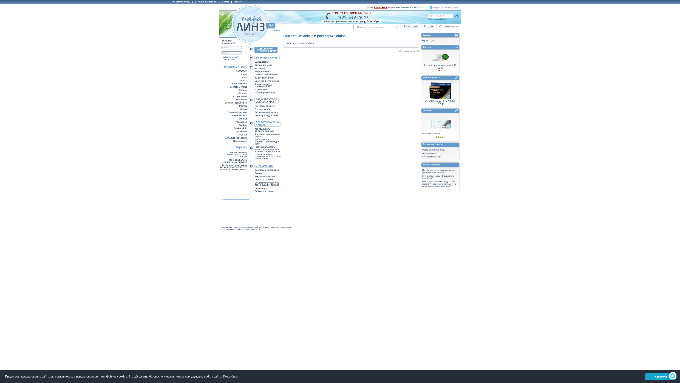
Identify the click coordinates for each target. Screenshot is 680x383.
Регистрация (228, 60)
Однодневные (262, 62)
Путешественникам (431, 157)
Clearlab (242, 93)
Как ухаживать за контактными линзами (235, 161)
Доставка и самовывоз (206, 2)
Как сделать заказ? (181, 2)
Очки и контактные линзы (433, 150)
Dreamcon (241, 99)
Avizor (243, 80)
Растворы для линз (265, 106)
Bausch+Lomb (239, 83)
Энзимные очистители (266, 112)
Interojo (243, 106)
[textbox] (376, 27)
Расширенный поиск (438, 19)
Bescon (243, 90)
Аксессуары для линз (266, 115)
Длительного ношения (266, 74)
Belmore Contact (238, 87)
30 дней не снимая (264, 78)
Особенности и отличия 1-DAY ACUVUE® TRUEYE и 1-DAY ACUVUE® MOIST (233, 167)
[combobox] (375, 27)
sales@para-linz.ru (251, 229)
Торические (261, 89)
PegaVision (241, 122)
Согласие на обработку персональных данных (267, 184)
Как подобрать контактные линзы (264, 130)
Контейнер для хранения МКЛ (440, 65)
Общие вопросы (429, 153)
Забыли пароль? (230, 57)
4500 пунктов (380, 7)
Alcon (244, 74)
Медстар (242, 135)
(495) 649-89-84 (353, 17)
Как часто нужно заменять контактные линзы (235, 154)
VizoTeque (242, 131)
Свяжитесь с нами (264, 191)
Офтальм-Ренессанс (236, 138)
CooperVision (240, 96)
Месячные (260, 68)
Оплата (225, 2)
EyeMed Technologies (236, 103)
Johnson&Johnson (237, 112)
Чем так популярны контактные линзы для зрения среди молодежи (267, 149)
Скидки (258, 173)
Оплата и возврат (264, 179)
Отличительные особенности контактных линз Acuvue (268, 156)
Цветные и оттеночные (267, 81)
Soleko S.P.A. (240, 128)
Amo (244, 77)
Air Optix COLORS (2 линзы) (440, 100)
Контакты (238, 2)
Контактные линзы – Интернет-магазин (239, 227)
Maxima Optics (239, 115)
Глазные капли (262, 109)
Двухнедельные (263, 65)
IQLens (243, 109)
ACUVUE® (241, 71)
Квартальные (262, 71)
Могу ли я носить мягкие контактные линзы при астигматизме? (438, 171)
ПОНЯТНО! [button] (660, 376)
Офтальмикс (240, 141)
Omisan (243, 119)
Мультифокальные (265, 92)
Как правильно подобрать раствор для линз (267, 141)
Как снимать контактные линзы (267, 135)
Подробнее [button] (230, 376)
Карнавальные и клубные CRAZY (263, 85)
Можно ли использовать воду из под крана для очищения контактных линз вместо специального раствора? (439, 184)
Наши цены (261, 188)
